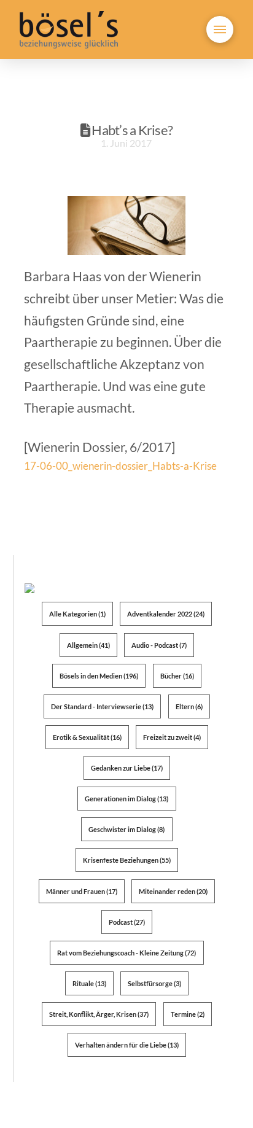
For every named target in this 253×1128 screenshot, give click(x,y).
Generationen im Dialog (126, 799)
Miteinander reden (173, 891)
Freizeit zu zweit (172, 737)
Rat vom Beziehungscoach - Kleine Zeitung (126, 953)
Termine (187, 1014)
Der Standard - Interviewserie (102, 706)
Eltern (189, 706)
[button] (219, 29)
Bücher (177, 676)
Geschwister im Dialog (126, 829)
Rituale (89, 983)
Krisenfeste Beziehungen (127, 860)
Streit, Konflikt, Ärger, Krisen (99, 1014)
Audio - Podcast (159, 645)
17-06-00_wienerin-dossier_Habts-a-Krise (120, 465)
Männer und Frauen (81, 891)
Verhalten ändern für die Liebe (127, 1045)
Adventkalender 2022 (165, 614)
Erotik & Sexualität (87, 737)
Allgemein (88, 645)
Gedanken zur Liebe (127, 768)
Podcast (127, 922)
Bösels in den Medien (99, 676)
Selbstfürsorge (154, 983)
